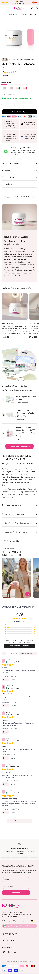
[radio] (4, 87)
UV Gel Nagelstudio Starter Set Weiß (25, 398)
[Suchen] (32, 8)
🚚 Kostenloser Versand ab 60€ (19, 2)
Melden (13, 679)
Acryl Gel (12, 14)
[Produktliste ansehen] (27, 594)
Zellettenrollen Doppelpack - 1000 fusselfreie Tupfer (26, 411)
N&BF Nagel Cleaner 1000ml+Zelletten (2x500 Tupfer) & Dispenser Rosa (25, 430)
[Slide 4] (33, 857)
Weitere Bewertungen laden (19, 821)
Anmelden (16, 893)
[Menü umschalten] (2, 8)
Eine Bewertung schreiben (19, 646)
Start (3, 14)
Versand (9, 78)
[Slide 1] (5, 857)
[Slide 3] (24, 857)
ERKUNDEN (6, 337)
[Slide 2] (15, 857)
